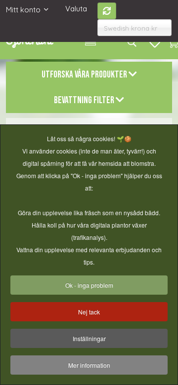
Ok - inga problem (89, 285)
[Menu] (90, 42)
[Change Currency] (106, 10)
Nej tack (89, 312)
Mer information (89, 365)
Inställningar (89, 338)
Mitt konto (23, 9)
